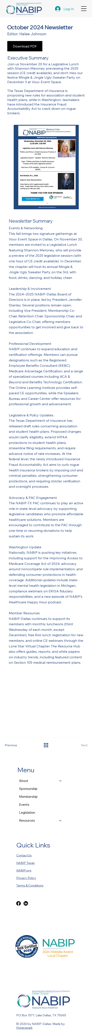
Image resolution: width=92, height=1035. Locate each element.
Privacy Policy (26, 878)
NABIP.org (23, 870)
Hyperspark (24, 1028)
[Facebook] (18, 903)
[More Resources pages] (60, 820)
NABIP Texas (25, 863)
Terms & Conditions (29, 885)
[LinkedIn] (26, 903)
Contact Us (24, 855)
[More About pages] (60, 781)
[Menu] (83, 8)
